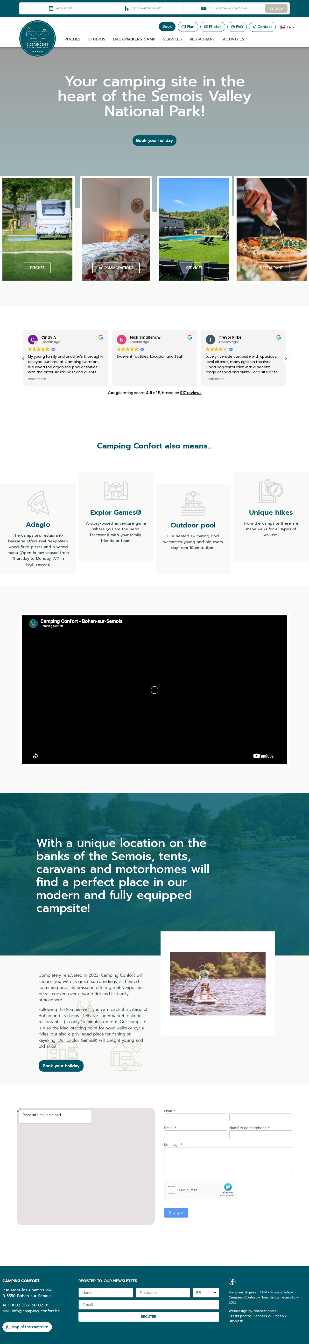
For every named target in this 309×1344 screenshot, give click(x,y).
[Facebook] (232, 1281)
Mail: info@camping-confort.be (31, 1311)
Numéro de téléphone (249, 1128)
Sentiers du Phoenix (270, 1315)
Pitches (72, 39)
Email (170, 1128)
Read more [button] (37, 379)
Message (173, 1145)
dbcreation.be (265, 1310)
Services (172, 39)
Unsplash (236, 1321)
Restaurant (202, 39)
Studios (96, 39)
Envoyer (176, 1212)
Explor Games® (115, 512)
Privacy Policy (281, 1292)
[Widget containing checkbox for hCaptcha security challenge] (200, 1190)
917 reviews (191, 392)
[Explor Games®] (116, 491)
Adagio (38, 524)
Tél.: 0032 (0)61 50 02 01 (25, 1305)
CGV (263, 1292)
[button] (285, 358)
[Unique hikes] (271, 491)
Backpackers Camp (134, 39)
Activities (233, 39)
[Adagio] (38, 503)
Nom (169, 1111)
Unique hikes (271, 512)
